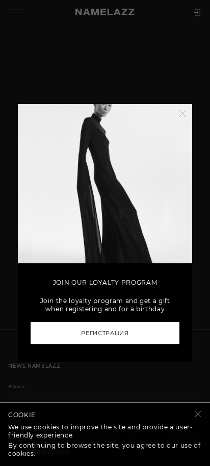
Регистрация (104, 333)
